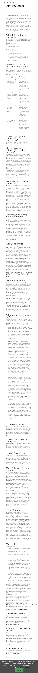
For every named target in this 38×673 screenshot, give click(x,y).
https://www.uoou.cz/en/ (12, 599)
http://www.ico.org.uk (12, 594)
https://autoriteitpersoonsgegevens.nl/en (17, 609)
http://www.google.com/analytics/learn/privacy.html (19, 272)
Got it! (19, 670)
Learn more (24, 667)
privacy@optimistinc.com (12, 624)
